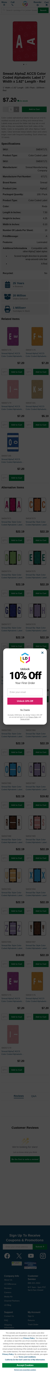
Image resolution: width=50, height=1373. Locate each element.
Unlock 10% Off (25, 701)
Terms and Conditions (27, 1357)
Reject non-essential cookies (25, 1370)
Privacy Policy (29, 1338)
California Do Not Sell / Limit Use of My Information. (25, 1360)
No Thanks (25, 710)
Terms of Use (24, 719)
